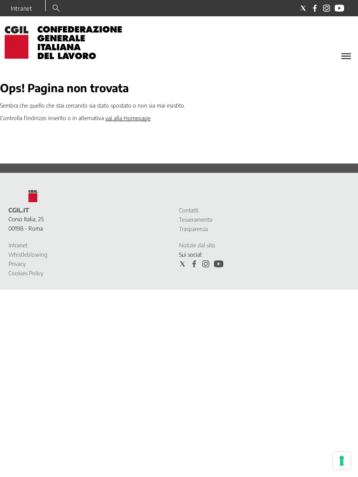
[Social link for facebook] (314, 8)
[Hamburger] (346, 56)
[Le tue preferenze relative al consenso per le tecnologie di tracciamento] (342, 461)
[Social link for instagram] (326, 8)
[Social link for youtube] (339, 8)
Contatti (189, 210)
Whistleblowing (28, 254)
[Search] (56, 9)
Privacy (17, 263)
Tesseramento (196, 219)
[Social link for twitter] (303, 8)
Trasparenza (193, 228)
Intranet (21, 8)
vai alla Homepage (128, 118)
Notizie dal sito (197, 245)
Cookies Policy (25, 273)
